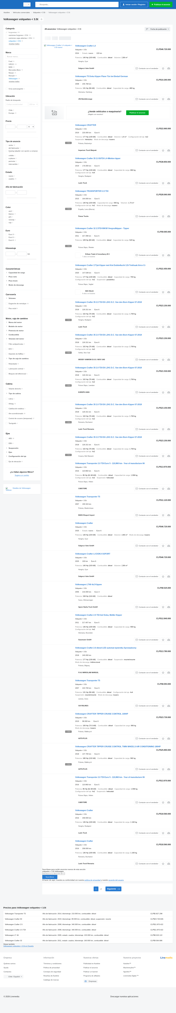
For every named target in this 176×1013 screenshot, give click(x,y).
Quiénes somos (9, 963)
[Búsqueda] (37, 4)
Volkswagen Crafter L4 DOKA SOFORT (92, 554)
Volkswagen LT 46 (12, 935)
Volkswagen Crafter (84, 523)
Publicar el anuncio (137, 113)
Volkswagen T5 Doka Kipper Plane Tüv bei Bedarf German (101, 76)
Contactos (7, 972)
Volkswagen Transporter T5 (87, 497)
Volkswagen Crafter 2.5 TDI (15, 930)
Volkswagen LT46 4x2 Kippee (88, 584)
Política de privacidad (51, 968)
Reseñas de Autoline (51, 976)
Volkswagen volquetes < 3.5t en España (18, 946)
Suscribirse (50, 877)
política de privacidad (93, 880)
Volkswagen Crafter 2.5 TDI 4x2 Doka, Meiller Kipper (98, 615)
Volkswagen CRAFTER (85, 125)
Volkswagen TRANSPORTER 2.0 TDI (91, 191)
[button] (163, 68)
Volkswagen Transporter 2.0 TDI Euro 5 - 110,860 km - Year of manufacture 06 (110, 463)
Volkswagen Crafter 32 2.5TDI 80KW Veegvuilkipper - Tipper (102, 228)
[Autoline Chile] (12, 4)
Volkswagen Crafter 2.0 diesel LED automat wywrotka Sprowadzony (105, 648)
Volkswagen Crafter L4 (85, 46)
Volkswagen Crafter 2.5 (14, 924)
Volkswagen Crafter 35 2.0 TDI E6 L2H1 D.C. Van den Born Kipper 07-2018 (108, 302)
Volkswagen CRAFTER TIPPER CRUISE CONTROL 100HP (101, 714)
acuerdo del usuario (116, 880)
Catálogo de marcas (51, 980)
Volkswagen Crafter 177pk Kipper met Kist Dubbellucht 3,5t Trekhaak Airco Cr (110, 265)
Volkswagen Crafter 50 (13, 919)
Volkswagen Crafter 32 (13, 940)
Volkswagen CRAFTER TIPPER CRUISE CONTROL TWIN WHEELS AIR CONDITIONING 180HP (118, 747)
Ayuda (6, 968)
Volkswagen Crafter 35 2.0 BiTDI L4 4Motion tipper (97, 158)
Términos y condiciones (52, 963)
